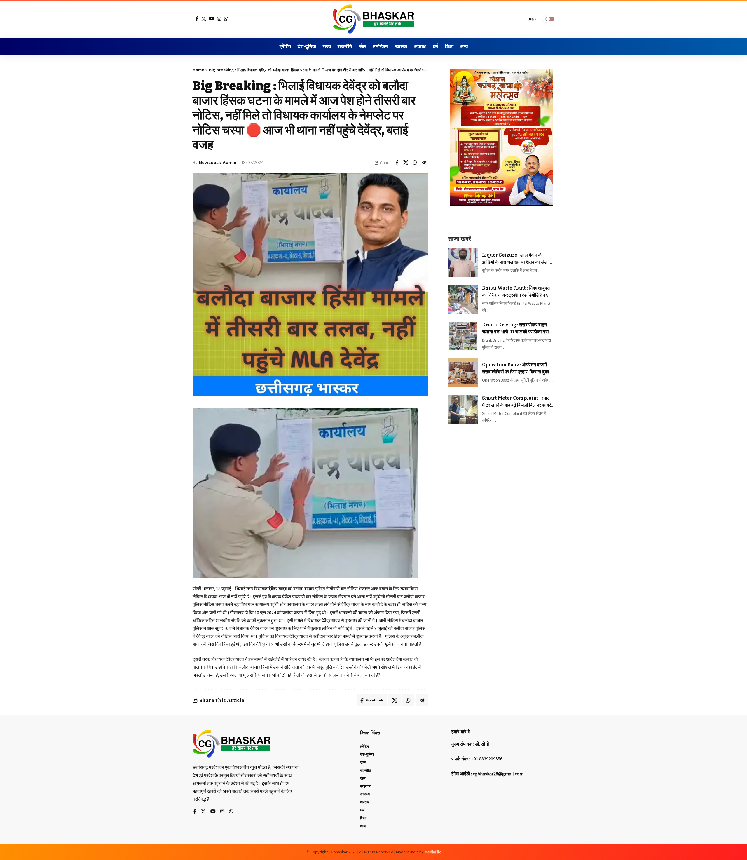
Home (198, 70)
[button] (521, 19)
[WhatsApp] (226, 18)
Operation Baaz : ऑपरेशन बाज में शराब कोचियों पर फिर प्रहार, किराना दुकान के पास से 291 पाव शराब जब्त (517, 369)
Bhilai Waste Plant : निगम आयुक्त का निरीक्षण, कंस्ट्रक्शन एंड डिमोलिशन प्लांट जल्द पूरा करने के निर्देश (518, 292)
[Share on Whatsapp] (415, 162)
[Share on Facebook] (397, 162)
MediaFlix (433, 851)
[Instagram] (219, 18)
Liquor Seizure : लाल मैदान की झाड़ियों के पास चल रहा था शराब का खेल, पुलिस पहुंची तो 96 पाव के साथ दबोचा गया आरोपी (516, 259)
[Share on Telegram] (424, 162)
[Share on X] (406, 162)
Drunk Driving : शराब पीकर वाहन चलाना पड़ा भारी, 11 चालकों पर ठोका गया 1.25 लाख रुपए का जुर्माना (515, 328)
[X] (203, 18)
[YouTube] (211, 18)
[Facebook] (197, 18)
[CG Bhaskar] (373, 19)
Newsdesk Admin (217, 162)
